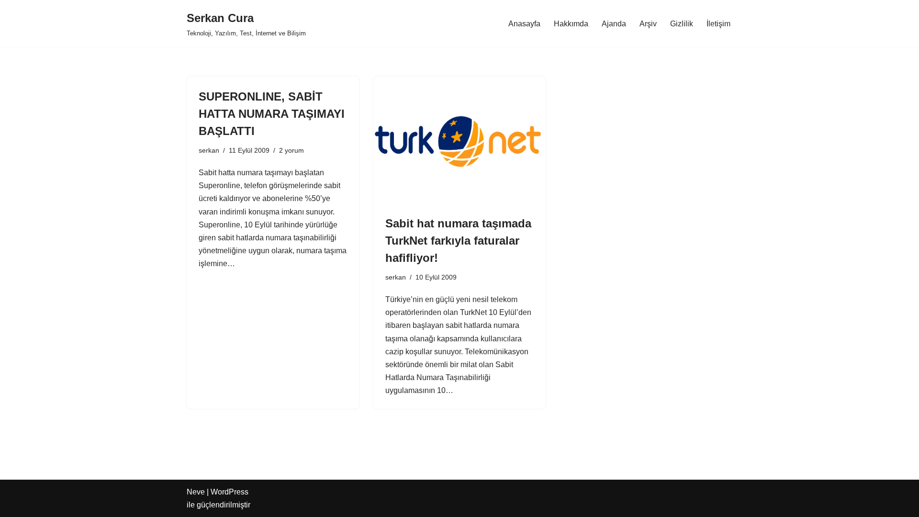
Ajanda (614, 24)
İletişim (718, 24)
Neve (196, 492)
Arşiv (648, 24)
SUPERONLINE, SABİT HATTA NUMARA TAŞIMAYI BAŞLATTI (272, 113)
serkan (209, 150)
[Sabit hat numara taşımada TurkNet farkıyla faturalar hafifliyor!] (459, 140)
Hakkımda (571, 24)
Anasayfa (524, 24)
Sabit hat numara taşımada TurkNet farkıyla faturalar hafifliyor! (458, 240)
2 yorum (291, 150)
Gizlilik (681, 24)
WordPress (229, 492)
